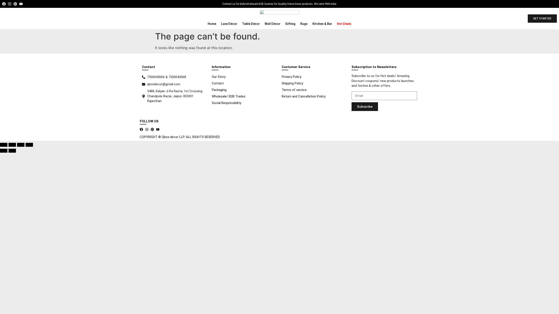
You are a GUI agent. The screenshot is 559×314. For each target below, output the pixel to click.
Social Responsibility (226, 103)
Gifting (290, 24)
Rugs (304, 24)
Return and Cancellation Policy (304, 96)
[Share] (20, 145)
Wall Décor (272, 24)
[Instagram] (9, 4)
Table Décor (251, 24)
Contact (218, 83)
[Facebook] (4, 4)
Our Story (219, 77)
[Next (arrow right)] (12, 151)
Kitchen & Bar (322, 24)
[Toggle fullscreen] (12, 145)
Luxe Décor (229, 24)
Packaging (219, 90)
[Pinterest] (15, 4)
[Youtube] (21, 4)
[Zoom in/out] (3, 145)
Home (212, 24)
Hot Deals (344, 24)
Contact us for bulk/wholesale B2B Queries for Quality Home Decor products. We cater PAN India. (279, 3)
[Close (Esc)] (29, 145)
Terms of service (294, 90)
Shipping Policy (292, 83)
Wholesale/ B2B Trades (228, 96)
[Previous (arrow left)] (3, 151)
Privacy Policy (291, 77)
